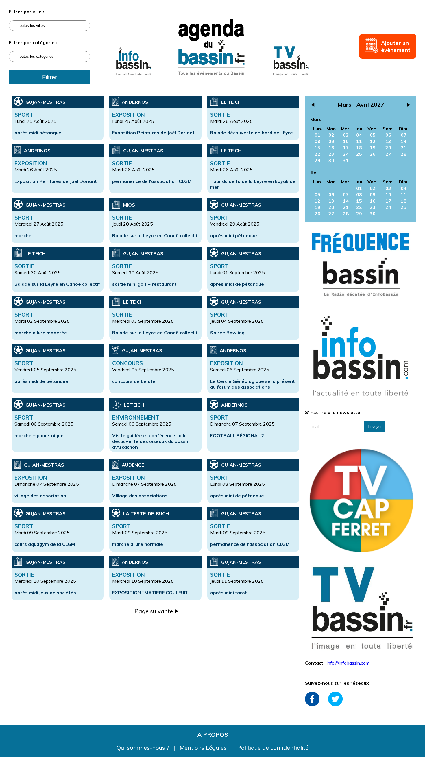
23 (331, 154)
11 (359, 141)
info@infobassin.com (348, 663)
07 (403, 135)
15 (317, 148)
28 (403, 154)
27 (388, 154)
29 (317, 160)
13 (388, 141)
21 (403, 148)
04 (359, 135)
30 (331, 160)
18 (359, 148)
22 (317, 154)
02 (331, 135)
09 (331, 141)
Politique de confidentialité (272, 747)
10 (346, 141)
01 (317, 135)
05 (373, 135)
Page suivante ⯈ (156, 611)
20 (388, 148)
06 (388, 135)
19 (373, 148)
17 (346, 148)
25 (359, 154)
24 (346, 154)
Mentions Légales (204, 747)
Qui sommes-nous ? (144, 747)
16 (331, 148)
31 (346, 160)
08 (317, 141)
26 (373, 154)
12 (373, 141)
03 (346, 135)
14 (403, 141)
